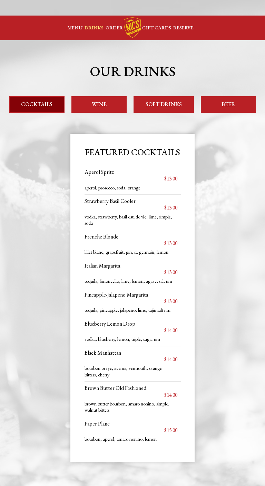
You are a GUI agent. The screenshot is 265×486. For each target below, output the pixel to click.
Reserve (183, 28)
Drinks (94, 28)
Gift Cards (156, 28)
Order (114, 28)
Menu (75, 28)
